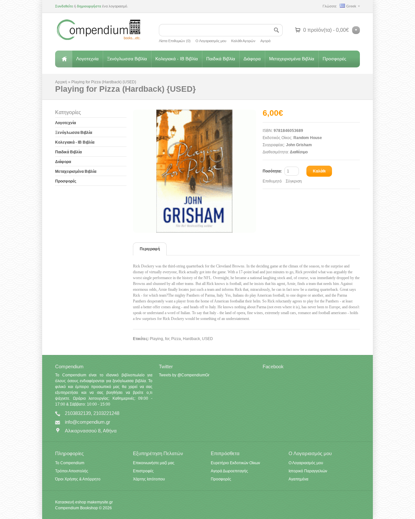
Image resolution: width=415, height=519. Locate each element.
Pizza (176, 338)
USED (207, 338)
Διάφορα (252, 58)
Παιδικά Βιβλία (220, 58)
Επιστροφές (143, 471)
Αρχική (63, 59)
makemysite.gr (100, 502)
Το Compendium (69, 463)
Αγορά (265, 41)
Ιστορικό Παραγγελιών (308, 471)
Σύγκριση (294, 181)
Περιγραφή (150, 249)
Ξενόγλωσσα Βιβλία (127, 58)
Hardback (191, 338)
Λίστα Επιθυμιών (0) (175, 41)
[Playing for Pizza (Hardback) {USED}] (198, 171)
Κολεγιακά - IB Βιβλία (176, 58)
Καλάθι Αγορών (243, 41)
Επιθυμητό (272, 181)
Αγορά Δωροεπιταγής (229, 471)
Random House (307, 138)
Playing (156, 338)
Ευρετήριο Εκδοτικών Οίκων (235, 463)
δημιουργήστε (89, 6)
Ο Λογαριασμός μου (211, 41)
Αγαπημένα (298, 479)
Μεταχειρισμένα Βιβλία (291, 58)
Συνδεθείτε (64, 6)
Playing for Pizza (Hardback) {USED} (103, 82)
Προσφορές (334, 58)
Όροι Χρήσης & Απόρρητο (78, 479)
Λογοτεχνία (87, 58)
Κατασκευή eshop (70, 502)
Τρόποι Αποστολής (71, 471)
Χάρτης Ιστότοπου (149, 479)
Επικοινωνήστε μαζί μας (153, 463)
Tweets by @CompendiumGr (184, 375)
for (167, 338)
